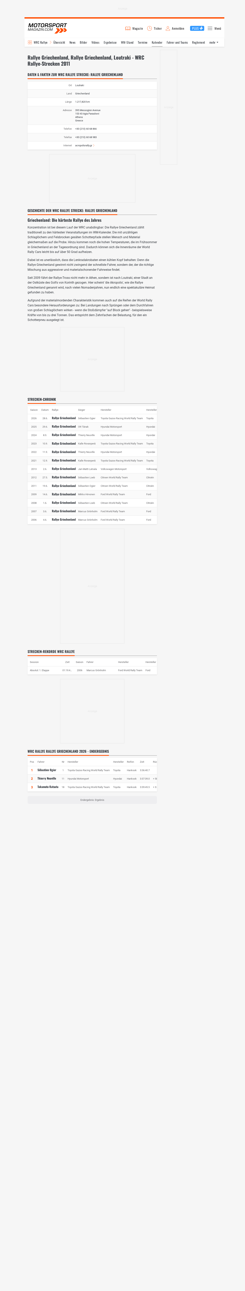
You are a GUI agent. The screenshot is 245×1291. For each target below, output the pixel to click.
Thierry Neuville (47, 778)
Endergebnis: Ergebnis (92, 799)
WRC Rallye (41, 42)
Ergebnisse (110, 42)
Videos (95, 42)
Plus (195, 28)
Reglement (198, 42)
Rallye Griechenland (64, 418)
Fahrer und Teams (177, 42)
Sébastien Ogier (47, 770)
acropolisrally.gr (83, 145)
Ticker (158, 28)
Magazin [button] (137, 28)
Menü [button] (218, 28)
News (72, 42)
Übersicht (59, 42)
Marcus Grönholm (96, 670)
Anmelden (178, 28)
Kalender (157, 42)
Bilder (83, 42)
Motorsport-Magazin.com (47, 28)
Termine (142, 42)
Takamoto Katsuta (48, 787)
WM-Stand (127, 42)
